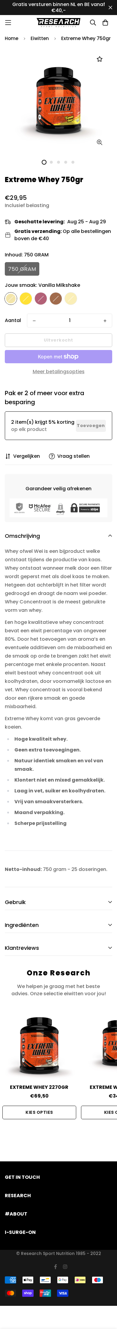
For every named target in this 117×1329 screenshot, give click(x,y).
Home (11, 38)
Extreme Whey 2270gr (39, 1087)
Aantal (13, 320)
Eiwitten (40, 38)
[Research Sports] (59, 22)
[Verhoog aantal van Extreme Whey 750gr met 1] (105, 321)
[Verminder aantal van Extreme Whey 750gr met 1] (34, 321)
